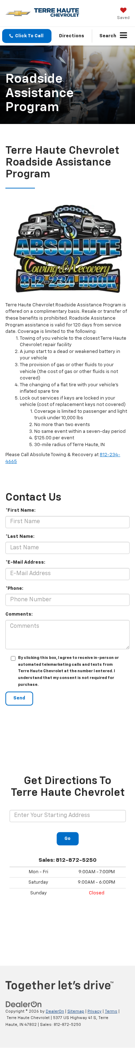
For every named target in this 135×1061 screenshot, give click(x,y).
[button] (26, 36)
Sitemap (75, 1011)
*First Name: (20, 510)
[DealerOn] (23, 1004)
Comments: (19, 614)
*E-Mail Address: (25, 562)
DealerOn (55, 1011)
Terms (111, 1011)
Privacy (94, 1011)
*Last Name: (20, 536)
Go (67, 838)
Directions (71, 36)
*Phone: (14, 588)
